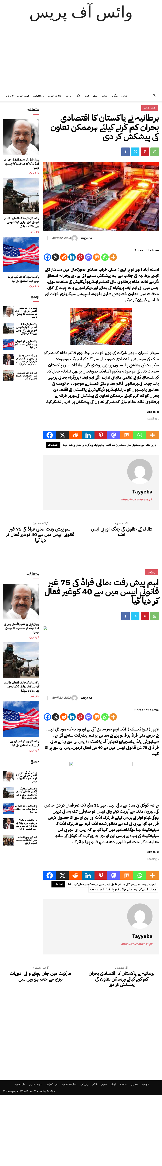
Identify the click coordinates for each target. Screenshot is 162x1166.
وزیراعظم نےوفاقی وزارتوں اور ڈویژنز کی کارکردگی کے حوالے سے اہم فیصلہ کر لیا (26, 360)
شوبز (86, 95)
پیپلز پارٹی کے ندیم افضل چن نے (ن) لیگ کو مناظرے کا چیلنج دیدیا (21, 163)
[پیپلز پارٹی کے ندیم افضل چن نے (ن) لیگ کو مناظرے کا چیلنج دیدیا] (21, 137)
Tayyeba (86, 238)
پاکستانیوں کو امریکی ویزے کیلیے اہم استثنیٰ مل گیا (23, 279)
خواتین (125, 95)
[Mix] (96, 257)
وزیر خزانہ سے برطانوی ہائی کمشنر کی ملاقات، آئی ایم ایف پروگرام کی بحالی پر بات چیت (109, 445)
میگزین (114, 95)
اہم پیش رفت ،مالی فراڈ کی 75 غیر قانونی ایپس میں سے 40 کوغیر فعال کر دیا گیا (40, 534)
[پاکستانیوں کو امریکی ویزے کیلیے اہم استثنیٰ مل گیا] (21, 254)
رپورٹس (68, 95)
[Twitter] (135, 151)
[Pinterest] (145, 151)
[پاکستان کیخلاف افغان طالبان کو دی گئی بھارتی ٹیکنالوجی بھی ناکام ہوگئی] (21, 196)
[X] (55, 257)
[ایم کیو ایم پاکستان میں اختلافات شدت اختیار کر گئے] (8, 375)
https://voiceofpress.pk (137, 499)
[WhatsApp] (154, 151)
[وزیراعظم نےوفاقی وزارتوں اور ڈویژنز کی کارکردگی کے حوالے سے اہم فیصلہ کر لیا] (8, 359)
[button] (154, 96)
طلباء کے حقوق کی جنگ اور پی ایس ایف (121, 531)
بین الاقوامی (39, 95)
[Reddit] (64, 257)
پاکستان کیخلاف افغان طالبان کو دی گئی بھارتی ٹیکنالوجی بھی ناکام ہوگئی (21, 222)
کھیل (95, 95)
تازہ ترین (9, 95)
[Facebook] (125, 151)
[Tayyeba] (75, 238)
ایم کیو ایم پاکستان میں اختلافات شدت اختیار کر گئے (26, 376)
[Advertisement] (81, 58)
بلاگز (78, 95)
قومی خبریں (23, 95)
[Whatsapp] (105, 257)
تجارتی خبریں (54, 95)
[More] (113, 257)
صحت (104, 95)
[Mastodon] (88, 257)
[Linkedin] (72, 257)
